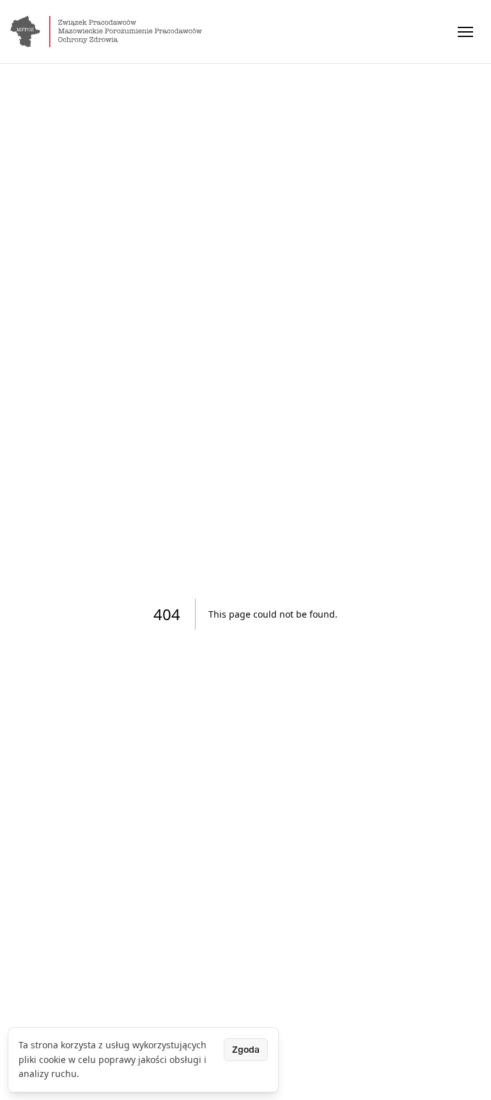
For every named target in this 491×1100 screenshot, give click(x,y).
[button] (465, 32)
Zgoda (246, 1049)
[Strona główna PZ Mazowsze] (106, 32)
